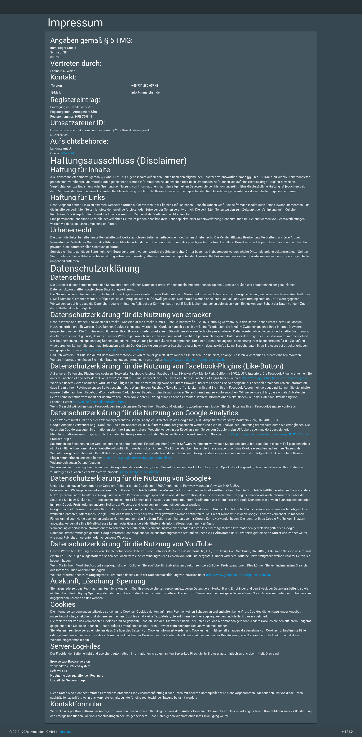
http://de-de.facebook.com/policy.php (99, 402)
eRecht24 (67, 153)
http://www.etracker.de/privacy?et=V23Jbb (114, 350)
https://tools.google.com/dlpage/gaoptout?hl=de (137, 458)
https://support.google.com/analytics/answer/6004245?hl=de (265, 434)
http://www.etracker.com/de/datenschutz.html (196, 360)
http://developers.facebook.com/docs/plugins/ (274, 378)
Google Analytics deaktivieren (139, 472)
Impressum (65, 732)
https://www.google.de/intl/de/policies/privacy (238, 575)
